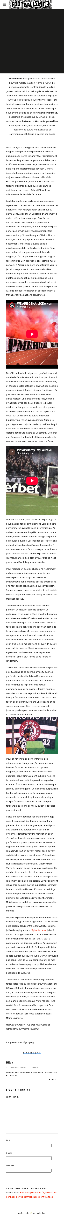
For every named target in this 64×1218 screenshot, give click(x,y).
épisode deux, (39, 930)
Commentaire (13, 1096)
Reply (52, 1079)
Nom (8, 1140)
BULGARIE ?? (20, 26)
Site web (10, 1165)
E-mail (9, 1152)
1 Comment (33, 52)
